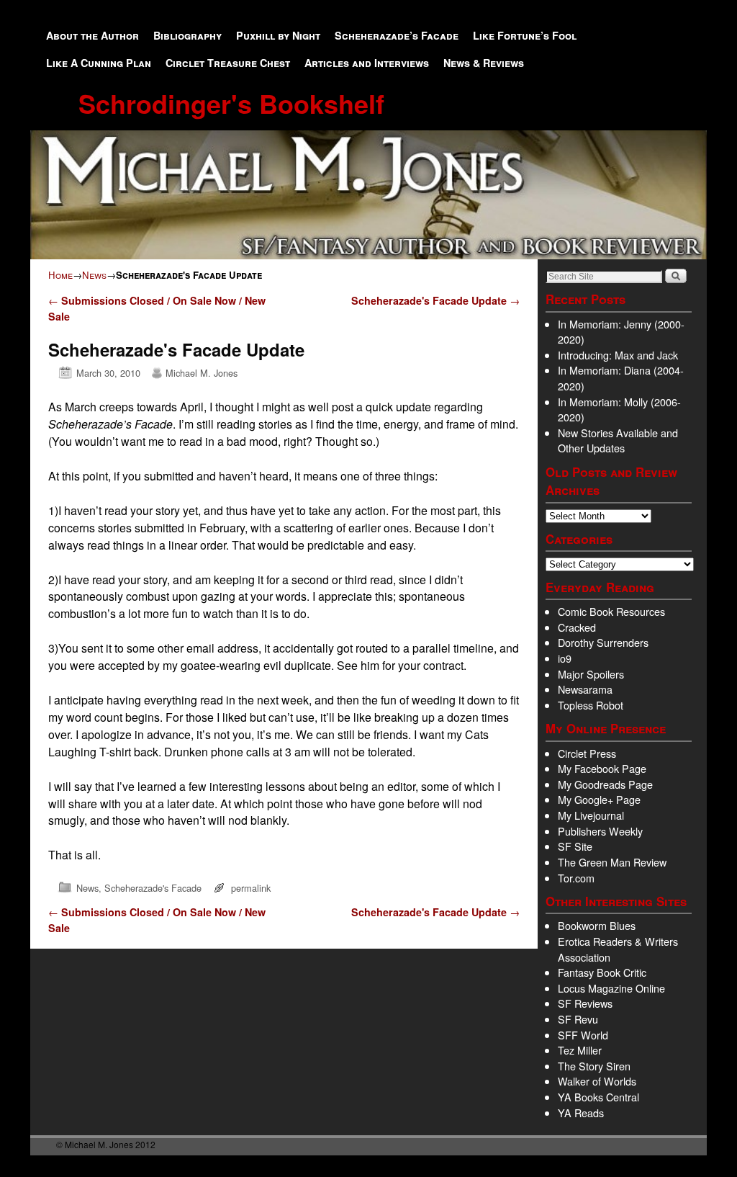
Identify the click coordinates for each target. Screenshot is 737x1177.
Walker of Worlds (597, 1080)
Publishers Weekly (600, 830)
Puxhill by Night (278, 35)
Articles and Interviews (366, 62)
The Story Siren (594, 1065)
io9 (564, 658)
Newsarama (585, 689)
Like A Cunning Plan (98, 62)
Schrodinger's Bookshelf (231, 103)
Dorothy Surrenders (603, 642)
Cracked (577, 627)
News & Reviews (483, 62)
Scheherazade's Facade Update (435, 300)
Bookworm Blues (597, 925)
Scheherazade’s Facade (396, 35)
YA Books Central (598, 1096)
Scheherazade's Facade (153, 888)
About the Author (92, 35)
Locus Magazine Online (611, 987)
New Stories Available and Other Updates (618, 440)
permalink (251, 888)
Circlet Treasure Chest (228, 62)
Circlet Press (587, 753)
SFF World (583, 1034)
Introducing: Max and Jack (618, 354)
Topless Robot (590, 704)
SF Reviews (585, 1003)
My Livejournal (591, 815)
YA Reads (581, 1112)
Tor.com (576, 877)
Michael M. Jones (202, 373)
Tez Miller (580, 1049)
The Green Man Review (612, 861)
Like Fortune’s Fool (525, 35)
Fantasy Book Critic (602, 972)
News (94, 275)
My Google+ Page (599, 799)
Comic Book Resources (611, 611)
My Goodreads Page (605, 784)
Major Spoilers (591, 673)
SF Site (575, 846)
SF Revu (578, 1018)
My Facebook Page (602, 768)
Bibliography (187, 35)
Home (60, 275)
